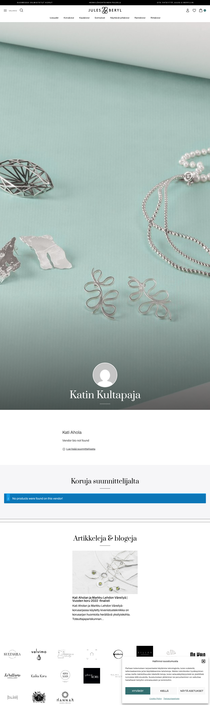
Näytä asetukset (191, 691)
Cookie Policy (155, 698)
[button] (203, 661)
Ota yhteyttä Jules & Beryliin (175, 2)
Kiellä (164, 691)
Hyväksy (138, 691)
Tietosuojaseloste (171, 698)
